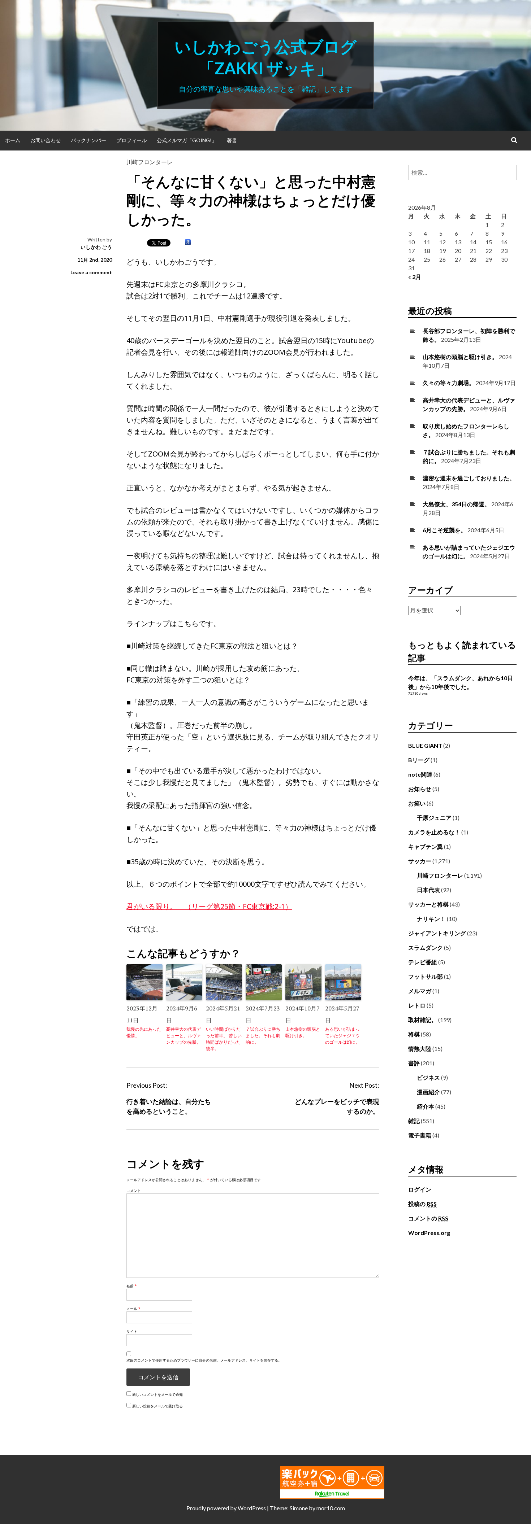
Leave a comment (91, 272)
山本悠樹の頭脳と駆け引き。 (302, 1032)
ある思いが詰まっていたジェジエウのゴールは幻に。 (342, 1035)
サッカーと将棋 (428, 904)
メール (133, 1308)
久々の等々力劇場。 (449, 382)
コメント (133, 1190)
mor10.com (330, 1508)
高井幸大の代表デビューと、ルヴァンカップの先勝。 (183, 1035)
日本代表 (428, 889)
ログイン (419, 1189)
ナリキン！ (431, 918)
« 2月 (414, 276)
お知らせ (419, 788)
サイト (131, 1331)
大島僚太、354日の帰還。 (456, 504)
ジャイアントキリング (437, 933)
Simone (299, 1508)
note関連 (420, 774)
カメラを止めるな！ (434, 832)
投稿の (422, 1203)
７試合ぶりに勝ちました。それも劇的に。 (263, 1035)
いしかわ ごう (96, 247)
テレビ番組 (422, 961)
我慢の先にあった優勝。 (143, 1032)
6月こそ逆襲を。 (444, 530)
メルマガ (419, 990)
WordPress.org (429, 1232)
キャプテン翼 (425, 846)
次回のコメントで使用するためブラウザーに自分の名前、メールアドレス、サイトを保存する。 (204, 1360)
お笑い (417, 803)
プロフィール (131, 140)
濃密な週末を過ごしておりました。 (469, 478)
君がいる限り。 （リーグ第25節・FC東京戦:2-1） (209, 906)
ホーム (12, 140)
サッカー (419, 860)
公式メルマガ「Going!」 (187, 140)
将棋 (414, 1034)
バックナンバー (88, 140)
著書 (232, 140)
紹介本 (425, 1106)
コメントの (428, 1218)
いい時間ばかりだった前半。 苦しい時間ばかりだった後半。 (224, 1038)
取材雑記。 (422, 1019)
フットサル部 (425, 976)
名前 (131, 1285)
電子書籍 (419, 1135)
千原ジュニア (434, 817)
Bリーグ (418, 759)
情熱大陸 (419, 1048)
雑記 (414, 1120)
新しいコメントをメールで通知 (157, 1394)
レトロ (417, 1005)
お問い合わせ (45, 140)
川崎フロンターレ (149, 161)
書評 (414, 1063)
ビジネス (428, 1077)
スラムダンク (425, 947)
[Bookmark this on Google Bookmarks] (188, 242)
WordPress (252, 1508)
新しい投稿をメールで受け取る (157, 1406)
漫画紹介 (428, 1091)
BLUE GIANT (425, 745)
